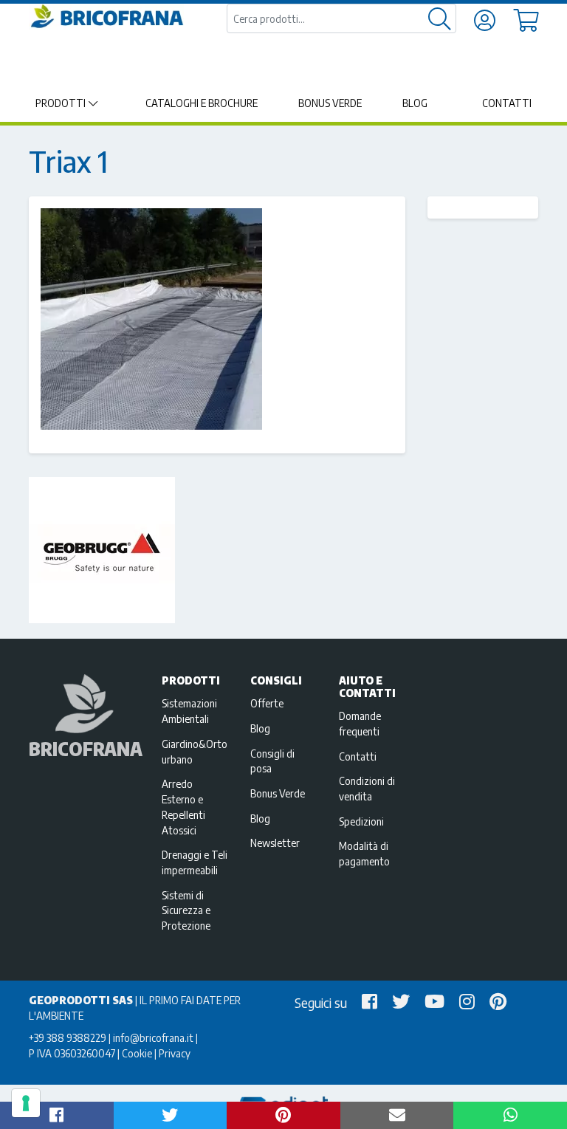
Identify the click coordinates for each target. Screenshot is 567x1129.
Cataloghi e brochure (201, 103)
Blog (414, 103)
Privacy (174, 1053)
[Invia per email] (397, 1115)
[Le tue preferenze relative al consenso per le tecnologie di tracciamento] (26, 1103)
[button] (57, 1115)
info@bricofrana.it (153, 1037)
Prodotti (60, 103)
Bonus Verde (330, 103)
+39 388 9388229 (67, 1037)
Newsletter (275, 842)
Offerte (267, 703)
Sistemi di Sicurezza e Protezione (186, 910)
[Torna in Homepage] (106, 17)
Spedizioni (361, 821)
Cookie (137, 1053)
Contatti (507, 103)
